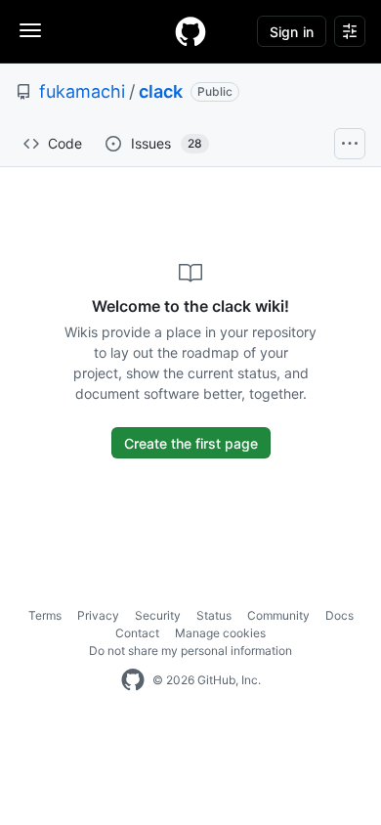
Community (278, 615)
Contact (137, 633)
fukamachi (82, 91)
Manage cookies (220, 633)
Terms (45, 615)
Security (158, 615)
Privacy (98, 615)
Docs (339, 615)
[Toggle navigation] (30, 30)
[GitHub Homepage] (133, 680)
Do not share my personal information (190, 650)
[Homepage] (190, 31)
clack (161, 91)
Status (214, 615)
